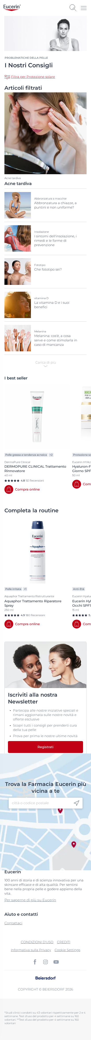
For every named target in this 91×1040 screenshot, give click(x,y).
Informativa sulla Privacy (31, 950)
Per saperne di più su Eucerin (30, 900)
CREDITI (63, 942)
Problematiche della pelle (26, 57)
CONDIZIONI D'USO (37, 942)
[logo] (12, 8)
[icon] (76, 803)
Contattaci (13, 923)
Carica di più (45, 362)
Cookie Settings (67, 950)
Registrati (45, 747)
